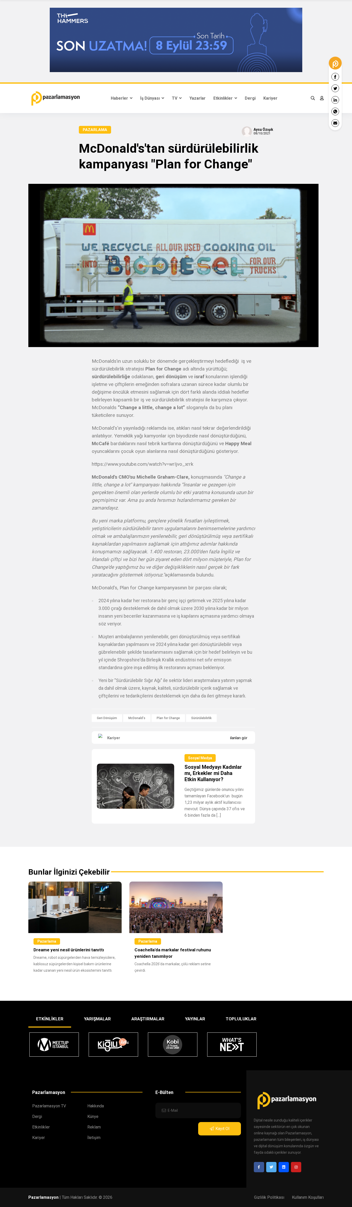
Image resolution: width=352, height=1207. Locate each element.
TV (175, 98)
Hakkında (95, 1105)
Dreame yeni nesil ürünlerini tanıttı (68, 949)
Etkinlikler (223, 98)
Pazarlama (95, 129)
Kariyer (270, 98)
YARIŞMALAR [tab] (97, 1018)
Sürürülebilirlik (201, 718)
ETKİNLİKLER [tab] (49, 1018)
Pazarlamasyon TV (49, 1105)
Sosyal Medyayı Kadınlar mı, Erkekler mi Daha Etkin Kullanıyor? (213, 773)
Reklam (94, 1127)
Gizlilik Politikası (269, 1197)
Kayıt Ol (222, 1128)
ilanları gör (238, 738)
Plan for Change (168, 718)
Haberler (120, 98)
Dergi (250, 98)
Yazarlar (197, 98)
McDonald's (136, 718)
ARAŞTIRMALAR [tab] (147, 1018)
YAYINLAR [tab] (195, 1018)
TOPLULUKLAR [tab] (241, 1018)
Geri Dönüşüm (107, 718)
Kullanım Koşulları (308, 1197)
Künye (92, 1116)
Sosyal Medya (200, 758)
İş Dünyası (150, 98)
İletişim (93, 1137)
